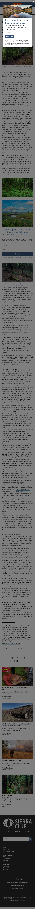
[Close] (33, 1)
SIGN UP (9, 37)
